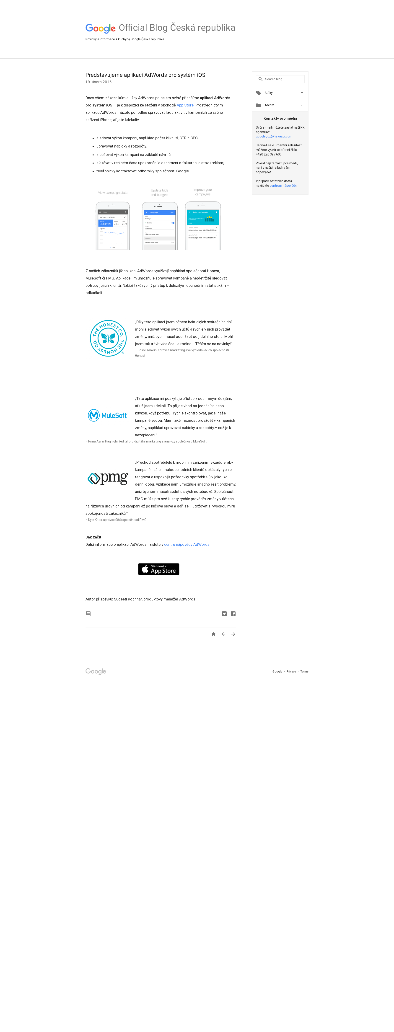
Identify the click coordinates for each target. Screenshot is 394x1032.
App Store (185, 105)
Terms (304, 671)
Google (277, 671)
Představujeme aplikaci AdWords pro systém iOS (145, 75)
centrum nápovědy (283, 185)
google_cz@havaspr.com (274, 136)
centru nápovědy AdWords (187, 544)
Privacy (292, 671)
